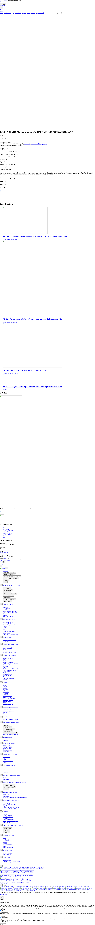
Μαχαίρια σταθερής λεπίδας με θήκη (11, 861)
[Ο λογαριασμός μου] (1, 9)
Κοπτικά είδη (18, 13)
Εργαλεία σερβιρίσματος (9, 698)
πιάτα (4, 702)
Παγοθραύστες (6, 651)
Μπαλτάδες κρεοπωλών (8, 711)
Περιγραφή (3, 145)
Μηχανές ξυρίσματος (8, 817)
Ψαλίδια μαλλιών (7, 794)
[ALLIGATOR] (54, 886)
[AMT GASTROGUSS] (10, 886)
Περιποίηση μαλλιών (10, 792)
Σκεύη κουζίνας (6, 676)
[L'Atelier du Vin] (71, 889)
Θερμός (5, 846)
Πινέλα (4, 758)
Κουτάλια (5, 689)
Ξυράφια (5, 814)
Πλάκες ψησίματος (7, 750)
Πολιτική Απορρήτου (8, 530)
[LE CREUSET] (41, 888)
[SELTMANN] (12, 890)
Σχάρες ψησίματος (7, 751)
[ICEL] (76, 886)
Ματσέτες (5, 842)
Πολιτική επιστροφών (8, 534)
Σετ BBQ (5, 759)
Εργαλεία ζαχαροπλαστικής (9, 660)
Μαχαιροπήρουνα (7, 701)
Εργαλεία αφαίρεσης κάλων (9, 804)
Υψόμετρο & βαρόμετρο (9, 854)
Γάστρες (5, 627)
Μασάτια (5, 712)
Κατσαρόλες (6, 768)
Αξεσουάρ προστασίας (8, 678)
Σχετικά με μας (6, 527)
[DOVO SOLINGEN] (81, 888)
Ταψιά (4, 630)
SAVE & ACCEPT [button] (4, 921)
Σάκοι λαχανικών (7, 671)
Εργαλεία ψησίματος (8, 662)
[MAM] (58, 889)
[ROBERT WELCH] (21, 890)
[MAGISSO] (61, 886)
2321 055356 (4, 0)
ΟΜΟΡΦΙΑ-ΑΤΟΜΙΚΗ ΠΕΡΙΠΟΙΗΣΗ (14, 782)
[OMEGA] (89, 888)
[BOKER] (81, 886)
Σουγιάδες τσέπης (7, 860)
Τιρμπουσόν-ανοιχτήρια (8, 647)
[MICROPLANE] (37, 886)
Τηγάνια (5, 626)
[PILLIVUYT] (4, 890)
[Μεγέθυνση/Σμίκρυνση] (0, 923)
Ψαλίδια (5, 615)
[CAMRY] (36, 889)
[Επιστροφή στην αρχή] (1, 566)
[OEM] (14, 889)
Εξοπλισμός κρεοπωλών (10, 707)
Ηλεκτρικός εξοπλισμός (8, 747)
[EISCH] (23, 889)
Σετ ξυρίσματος (6, 818)
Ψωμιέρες (5, 679)
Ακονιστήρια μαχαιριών (8, 613)
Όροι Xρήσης (3, 894)
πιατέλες (5, 688)
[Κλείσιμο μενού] (6, 568)
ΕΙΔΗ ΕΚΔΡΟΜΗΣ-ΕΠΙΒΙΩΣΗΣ (13, 825)
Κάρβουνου (5, 740)
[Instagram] (0, 2)
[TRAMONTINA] (51, 889)
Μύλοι (4, 667)
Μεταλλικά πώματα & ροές (9, 652)
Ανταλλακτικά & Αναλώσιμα (11, 775)
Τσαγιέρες (5, 641)
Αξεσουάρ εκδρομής (8, 847)
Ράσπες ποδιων (6, 803)
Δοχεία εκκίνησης (7, 748)
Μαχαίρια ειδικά (31, 13)
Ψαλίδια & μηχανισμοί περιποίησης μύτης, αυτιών (15, 797)
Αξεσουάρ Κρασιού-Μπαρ (11, 644)
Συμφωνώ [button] (85, 892)
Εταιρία (19, 145)
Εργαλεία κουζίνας (9, 655)
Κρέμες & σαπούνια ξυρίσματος (10, 821)
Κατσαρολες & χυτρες (8, 622)
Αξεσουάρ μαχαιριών (8, 616)
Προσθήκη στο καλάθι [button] (12, 239)
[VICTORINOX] (25, 888)
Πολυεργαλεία (6, 839)
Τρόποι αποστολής (7, 533)
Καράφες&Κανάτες (7, 697)
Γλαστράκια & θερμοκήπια (9, 670)
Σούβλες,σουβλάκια (7, 746)
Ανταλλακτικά (6, 777)
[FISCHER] (30, 890)
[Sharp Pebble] (42, 889)
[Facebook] (1, 2)
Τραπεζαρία (7, 682)
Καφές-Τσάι (7, 637)
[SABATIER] (48, 888)
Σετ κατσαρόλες (7, 623)
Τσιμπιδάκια (6, 796)
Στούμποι (5, 713)
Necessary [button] (2, 909)
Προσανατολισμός (7, 853)
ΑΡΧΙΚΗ (5, 571)
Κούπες (5, 685)
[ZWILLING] (46, 886)
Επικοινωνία (6, 535)
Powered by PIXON (5, 560)
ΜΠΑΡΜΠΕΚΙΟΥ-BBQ (11, 722)
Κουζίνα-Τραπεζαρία (9, 13)
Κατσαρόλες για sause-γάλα (9, 625)
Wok (4, 629)
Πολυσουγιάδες (6, 840)
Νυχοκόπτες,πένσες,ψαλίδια (9, 806)
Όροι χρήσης (6, 529)
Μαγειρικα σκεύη (9, 619)
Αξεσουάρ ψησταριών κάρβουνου (11, 734)
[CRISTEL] (63, 889)
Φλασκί (5, 843)
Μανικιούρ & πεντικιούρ (10, 800)
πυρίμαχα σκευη (7, 633)
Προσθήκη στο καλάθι (5, 142)
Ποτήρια (5, 686)
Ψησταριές (7, 737)
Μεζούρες (5, 666)
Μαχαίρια (24, 13)
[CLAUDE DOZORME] (6, 888)
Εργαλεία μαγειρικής (8, 658)
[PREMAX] (55, 888)
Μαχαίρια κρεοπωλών (8, 709)
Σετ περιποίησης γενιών (8, 819)
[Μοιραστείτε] (3, 923)
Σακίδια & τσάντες (7, 844)
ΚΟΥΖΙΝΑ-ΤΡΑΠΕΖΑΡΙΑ (11, 585)
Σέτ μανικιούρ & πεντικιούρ (9, 808)
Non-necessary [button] (3, 916)
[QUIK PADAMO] (70, 888)
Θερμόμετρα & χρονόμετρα (9, 664)
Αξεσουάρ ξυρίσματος (8, 822)
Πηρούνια (5, 693)
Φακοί (4, 838)
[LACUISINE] (29, 886)
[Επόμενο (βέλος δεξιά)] (2, 924)
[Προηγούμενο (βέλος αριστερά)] (0, 924)
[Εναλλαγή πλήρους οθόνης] (2, 923)
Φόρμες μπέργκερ (7, 674)
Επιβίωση (7, 857)
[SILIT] (2, 889)
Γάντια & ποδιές (7, 757)
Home (1, 13)
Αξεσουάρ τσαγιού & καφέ (9, 640)
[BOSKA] (5, 201)
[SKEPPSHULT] (20, 886)
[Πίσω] (1, 585)
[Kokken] (2, 568)
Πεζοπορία (7, 850)
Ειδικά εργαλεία (7, 675)
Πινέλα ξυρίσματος (7, 815)
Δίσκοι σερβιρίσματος (8, 700)
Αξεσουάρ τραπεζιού (8, 704)
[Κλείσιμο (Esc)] (5, 923)
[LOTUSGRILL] (69, 886)
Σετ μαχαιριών (6, 608)
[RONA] (35, 890)
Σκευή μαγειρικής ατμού (9, 631)
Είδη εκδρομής (8, 835)
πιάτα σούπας (6, 692)
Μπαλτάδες (5, 609)
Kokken (6, 559)
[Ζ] (31, 888)
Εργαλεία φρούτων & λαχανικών (10, 668)
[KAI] (2, 886)
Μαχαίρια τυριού (40, 13)
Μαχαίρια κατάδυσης (8, 862)
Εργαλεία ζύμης (7, 659)
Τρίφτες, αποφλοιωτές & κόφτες (10, 663)
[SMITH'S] (62, 888)
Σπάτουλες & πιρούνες (8, 761)
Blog (4, 537)
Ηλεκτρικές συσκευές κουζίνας (10, 719)
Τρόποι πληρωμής (7, 531)
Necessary (4, 910)
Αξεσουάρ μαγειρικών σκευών (10, 634)
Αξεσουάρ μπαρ (7, 649)
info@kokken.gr (4, 552)
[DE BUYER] (79, 889)
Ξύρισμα (7, 811)
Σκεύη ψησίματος (9, 765)
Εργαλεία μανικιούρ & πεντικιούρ (11, 807)
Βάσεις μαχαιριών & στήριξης (10, 611)
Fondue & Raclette (7, 696)
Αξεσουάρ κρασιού (7, 648)
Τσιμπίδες (5, 762)
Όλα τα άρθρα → (4, 883)
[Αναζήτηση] (1, 7)
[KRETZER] (29, 889)
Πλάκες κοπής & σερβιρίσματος (10, 612)
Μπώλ (4, 690)
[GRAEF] (86, 889)
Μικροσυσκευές (9, 716)
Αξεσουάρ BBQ (9, 743)
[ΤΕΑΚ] (34, 888)
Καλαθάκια (5, 772)
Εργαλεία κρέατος (7, 672)
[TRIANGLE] (8, 889)
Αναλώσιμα (6, 779)
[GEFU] (18, 889)
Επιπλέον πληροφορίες (12, 145)
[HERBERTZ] (16, 888)
